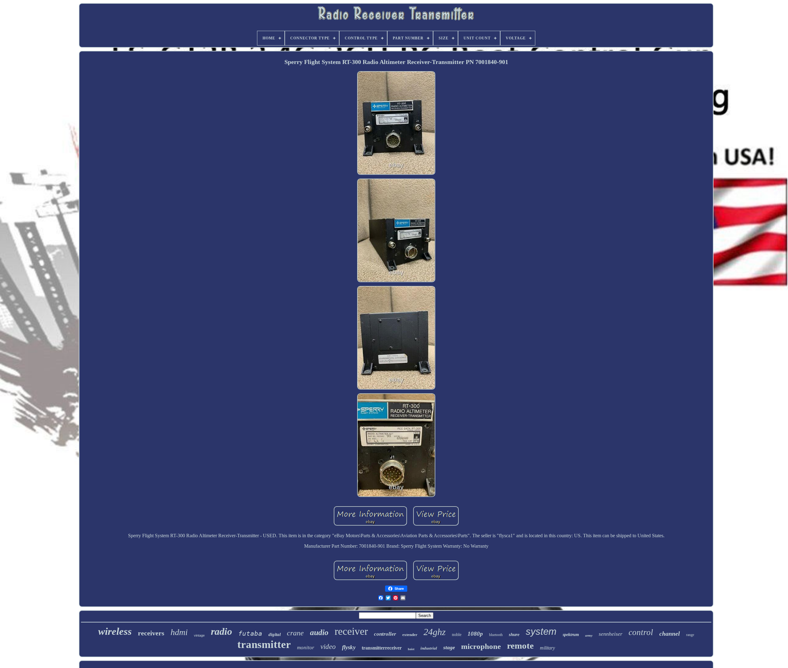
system (541, 631)
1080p (475, 633)
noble (456, 634)
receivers (151, 633)
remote (520, 645)
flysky (349, 647)
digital (274, 634)
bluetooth (496, 635)
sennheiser (610, 634)
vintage (199, 635)
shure (514, 634)
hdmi (179, 632)
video (328, 646)
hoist (411, 649)
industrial (428, 648)
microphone (481, 646)
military (547, 647)
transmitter (264, 644)
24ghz (435, 632)
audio (319, 632)
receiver (351, 631)
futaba (250, 633)
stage (449, 647)
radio (221, 631)
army (589, 635)
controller (385, 634)
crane (295, 633)
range (690, 635)
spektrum (571, 634)
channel (669, 633)
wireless (115, 631)
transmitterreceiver (382, 647)
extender (409, 634)
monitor (305, 647)
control (641, 632)
